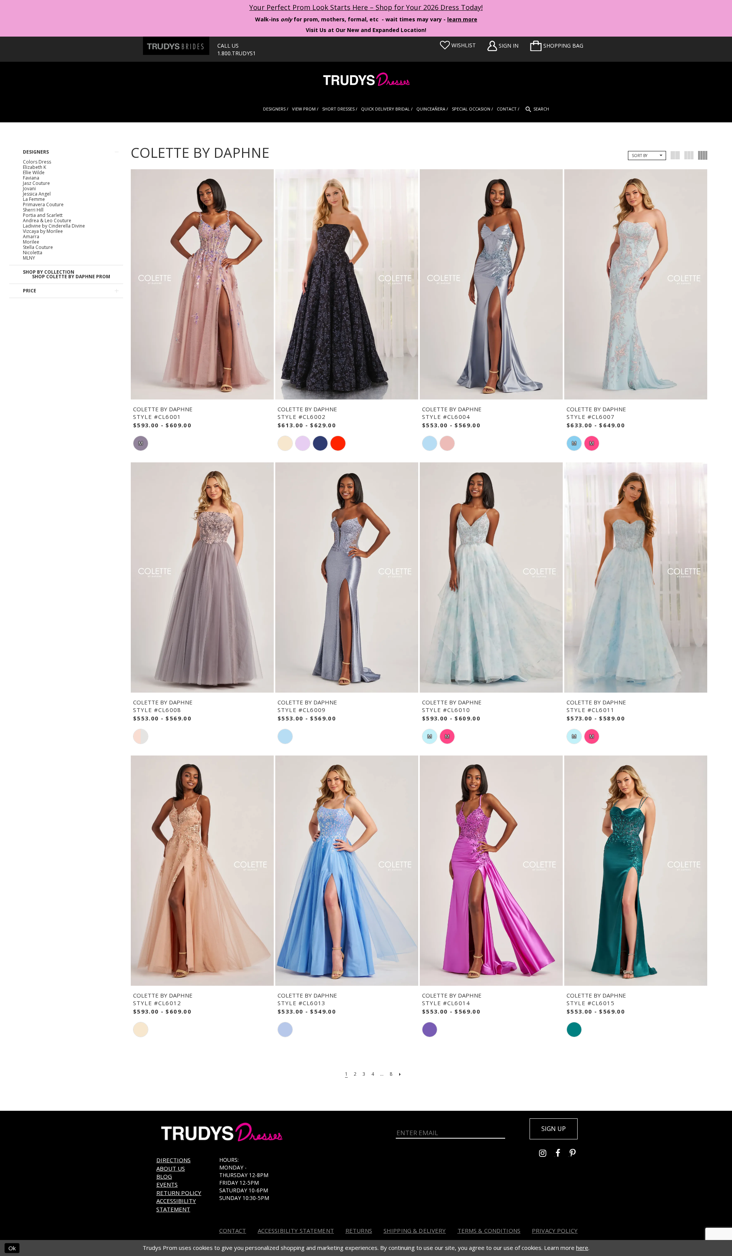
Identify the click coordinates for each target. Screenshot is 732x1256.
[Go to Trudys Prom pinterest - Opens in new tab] (576, 1154)
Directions (173, 1160)
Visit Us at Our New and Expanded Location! (366, 30)
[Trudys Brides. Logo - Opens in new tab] (176, 46)
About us (170, 1168)
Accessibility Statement (176, 1205)
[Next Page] (400, 1074)
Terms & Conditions (489, 1230)
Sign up (553, 1128)
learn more (462, 19)
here (582, 1247)
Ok (12, 1248)
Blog (164, 1176)
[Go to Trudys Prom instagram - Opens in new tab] (547, 1154)
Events (167, 1184)
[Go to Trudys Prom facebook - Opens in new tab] (562, 1154)
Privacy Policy (555, 1230)
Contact (232, 1230)
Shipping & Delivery (415, 1230)
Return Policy (178, 1193)
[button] (556, 45)
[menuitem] (556, 45)
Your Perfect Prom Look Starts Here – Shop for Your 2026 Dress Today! (366, 7)
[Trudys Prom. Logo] (366, 80)
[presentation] (202, 284)
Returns (358, 1230)
